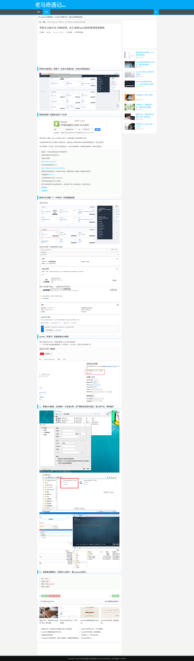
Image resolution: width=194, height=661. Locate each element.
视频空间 (116, 596)
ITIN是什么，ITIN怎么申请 (89, 635)
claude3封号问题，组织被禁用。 (91, 632)
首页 (38, 12)
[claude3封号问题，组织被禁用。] (110, 612)
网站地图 (93, 659)
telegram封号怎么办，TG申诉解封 (92, 629)
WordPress (107, 659)
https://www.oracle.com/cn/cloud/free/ (53, 168)
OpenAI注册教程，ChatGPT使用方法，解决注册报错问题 (61, 17)
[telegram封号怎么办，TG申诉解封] (69, 612)
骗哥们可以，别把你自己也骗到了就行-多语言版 (57, 629)
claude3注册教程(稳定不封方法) (52, 632)
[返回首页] (40, 22)
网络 (46, 12)
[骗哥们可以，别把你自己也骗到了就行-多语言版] (48, 612)
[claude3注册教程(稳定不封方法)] (89, 612)
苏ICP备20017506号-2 (119, 659)
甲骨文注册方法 (54, 596)
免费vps (44, 596)
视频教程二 (44, 191)
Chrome (50, 174)
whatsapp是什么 (86, 638)
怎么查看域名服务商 (111, 601)
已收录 (70, 32)
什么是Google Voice (47, 601)
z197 (49, 32)
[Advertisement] (79, 50)
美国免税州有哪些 (47, 635)
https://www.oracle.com (48, 161)
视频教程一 (44, 187)
